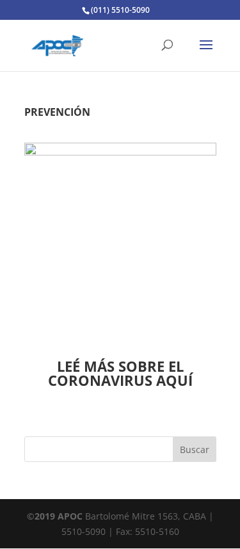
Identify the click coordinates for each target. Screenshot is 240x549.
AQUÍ (174, 380)
